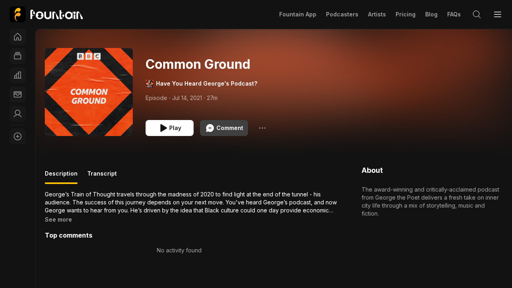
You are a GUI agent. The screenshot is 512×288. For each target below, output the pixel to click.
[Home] (18, 37)
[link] (46, 14)
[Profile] (18, 114)
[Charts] (18, 75)
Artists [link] (377, 14)
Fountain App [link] (297, 14)
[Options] (262, 128)
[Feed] (18, 56)
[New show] (18, 136)
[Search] (476, 14)
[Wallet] (18, 94)
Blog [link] (431, 14)
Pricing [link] (406, 14)
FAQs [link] (454, 14)
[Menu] (497, 14)
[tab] (61, 177)
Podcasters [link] (342, 14)
